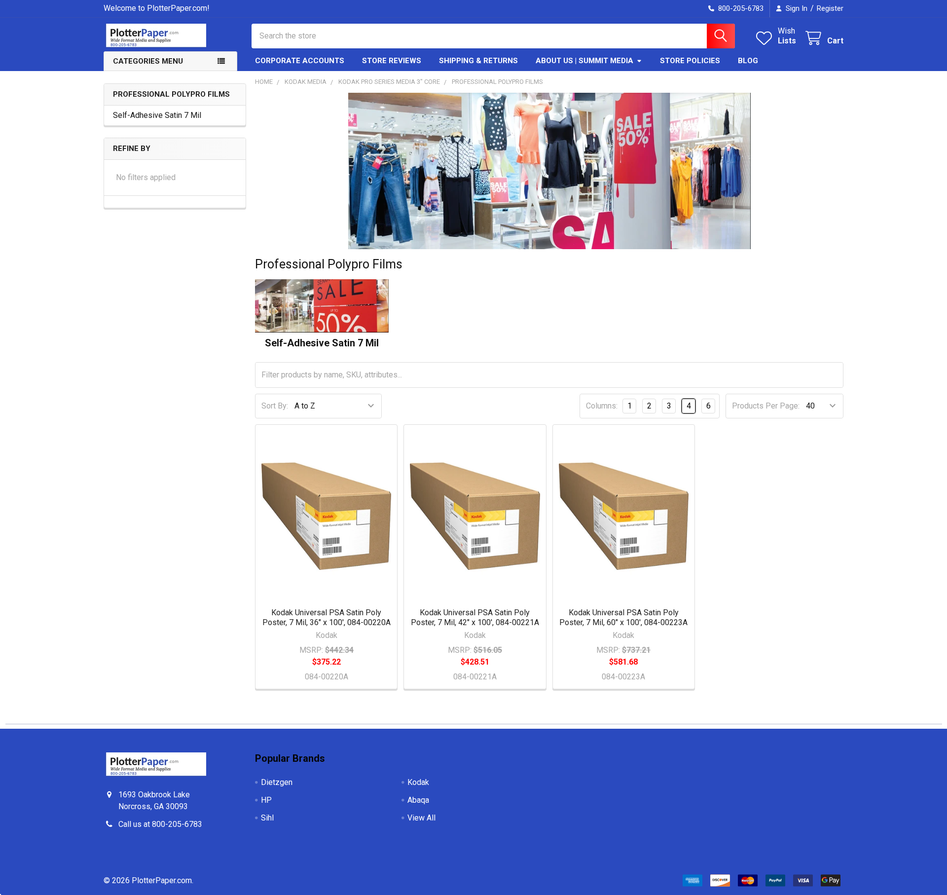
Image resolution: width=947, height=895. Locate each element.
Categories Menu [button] (148, 61)
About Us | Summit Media (584, 60)
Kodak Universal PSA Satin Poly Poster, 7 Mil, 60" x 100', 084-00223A (623, 617)
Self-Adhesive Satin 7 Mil (157, 115)
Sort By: (274, 405)
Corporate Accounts (299, 60)
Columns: (602, 405)
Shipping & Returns (478, 60)
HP (266, 800)
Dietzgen (276, 782)
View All (421, 817)
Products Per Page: (766, 405)
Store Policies (690, 60)
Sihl (267, 817)
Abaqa (418, 800)
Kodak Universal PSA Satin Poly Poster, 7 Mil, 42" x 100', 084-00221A (475, 617)
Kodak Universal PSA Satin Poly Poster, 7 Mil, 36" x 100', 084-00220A (326, 617)
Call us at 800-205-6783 (160, 824)
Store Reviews (391, 60)
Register (830, 8)
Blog (748, 60)
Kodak (418, 782)
